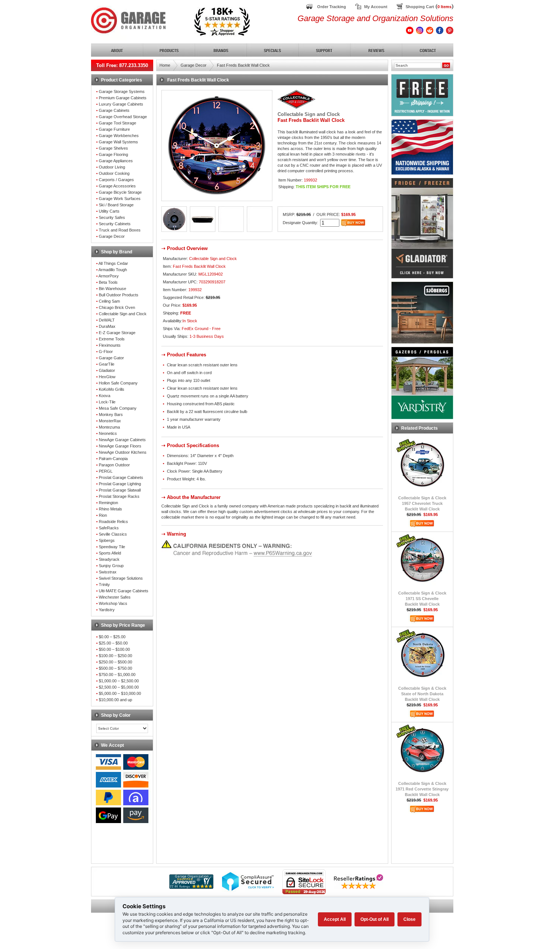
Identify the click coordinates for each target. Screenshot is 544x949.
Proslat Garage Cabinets (121, 477)
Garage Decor (112, 236)
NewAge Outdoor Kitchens (123, 452)
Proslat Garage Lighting (120, 484)
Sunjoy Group (111, 565)
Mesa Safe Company (118, 408)
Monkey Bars (111, 414)
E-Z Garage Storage (117, 332)
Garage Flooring (113, 154)
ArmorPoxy (108, 276)
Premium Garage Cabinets (123, 98)
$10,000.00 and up (115, 699)
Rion (103, 515)
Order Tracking (331, 6)
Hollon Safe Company (118, 383)
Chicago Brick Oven (117, 307)
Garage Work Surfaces (120, 198)
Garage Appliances (116, 161)
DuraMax (107, 326)
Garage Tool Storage (117, 123)
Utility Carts (109, 211)
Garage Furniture (114, 129)
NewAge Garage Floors (120, 446)
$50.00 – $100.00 (114, 649)
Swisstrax (108, 572)
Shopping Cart (420, 6)
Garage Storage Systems (122, 91)
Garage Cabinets (114, 110)
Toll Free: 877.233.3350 (122, 65)
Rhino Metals (110, 509)
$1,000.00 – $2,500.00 (119, 681)
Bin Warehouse (112, 288)
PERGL (106, 471)
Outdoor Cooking (114, 173)
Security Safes (112, 217)
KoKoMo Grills (111, 389)
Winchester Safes (115, 597)
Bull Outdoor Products (118, 295)
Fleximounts (110, 345)
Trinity (104, 584)
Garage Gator (111, 358)
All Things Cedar (113, 263)
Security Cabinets (115, 224)
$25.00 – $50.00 (113, 643)
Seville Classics (113, 534)
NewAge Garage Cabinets (122, 439)
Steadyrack (109, 559)
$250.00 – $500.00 (115, 662)
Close (409, 919)
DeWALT (107, 320)
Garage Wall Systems (118, 142)
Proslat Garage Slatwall (120, 490)
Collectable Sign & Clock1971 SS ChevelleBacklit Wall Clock (422, 598)
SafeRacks (109, 528)
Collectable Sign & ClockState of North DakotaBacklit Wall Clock (422, 694)
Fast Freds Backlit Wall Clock (243, 65)
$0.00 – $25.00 (112, 637)
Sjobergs (107, 540)
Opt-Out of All (374, 919)
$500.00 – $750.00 (115, 668)
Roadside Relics (113, 521)
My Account (375, 6)
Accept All (335, 919)
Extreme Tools (112, 339)
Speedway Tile (112, 547)
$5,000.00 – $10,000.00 (120, 693)
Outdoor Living (112, 167)
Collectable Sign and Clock (123, 314)
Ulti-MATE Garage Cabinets (123, 591)
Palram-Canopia (113, 458)
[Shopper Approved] (191, 887)
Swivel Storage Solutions (121, 578)
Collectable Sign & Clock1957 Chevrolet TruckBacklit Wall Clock (422, 503)
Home (164, 65)
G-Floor (106, 351)
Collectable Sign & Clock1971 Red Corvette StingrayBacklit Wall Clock (422, 789)
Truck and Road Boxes (120, 230)
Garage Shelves (113, 148)
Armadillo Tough (112, 269)
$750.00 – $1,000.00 (117, 674)
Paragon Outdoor (114, 465)
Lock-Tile (107, 402)
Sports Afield (110, 553)
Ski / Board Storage (116, 205)
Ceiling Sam (109, 301)
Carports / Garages (116, 179)
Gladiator (107, 370)
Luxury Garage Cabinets (121, 104)
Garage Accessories (117, 186)
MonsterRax (110, 421)
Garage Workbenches (119, 135)
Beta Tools (108, 282)
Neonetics (108, 433)
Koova (104, 395)
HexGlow (107, 376)
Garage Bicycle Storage (120, 192)
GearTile (106, 364)
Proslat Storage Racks (119, 496)
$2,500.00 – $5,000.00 (119, 687)
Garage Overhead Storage (123, 116)
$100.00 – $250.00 (115, 655)
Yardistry (107, 609)
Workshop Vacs (113, 603)
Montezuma (109, 427)
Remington (108, 502)
